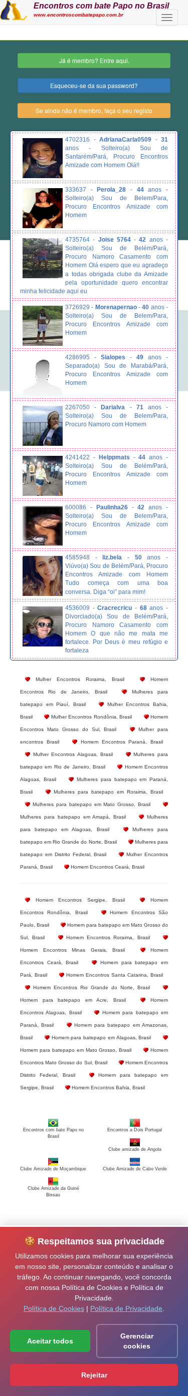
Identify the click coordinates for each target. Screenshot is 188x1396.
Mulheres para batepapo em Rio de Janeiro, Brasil (94, 761)
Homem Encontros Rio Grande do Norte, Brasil (90, 987)
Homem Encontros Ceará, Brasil (106, 867)
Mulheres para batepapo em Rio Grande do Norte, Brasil (94, 836)
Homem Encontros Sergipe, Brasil (77, 900)
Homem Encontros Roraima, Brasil (106, 937)
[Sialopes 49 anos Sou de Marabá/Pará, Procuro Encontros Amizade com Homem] (43, 376)
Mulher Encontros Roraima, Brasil (77, 679)
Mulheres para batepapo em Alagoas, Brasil (94, 823)
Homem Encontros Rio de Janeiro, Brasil (94, 685)
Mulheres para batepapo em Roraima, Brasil (107, 792)
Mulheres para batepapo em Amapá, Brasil (73, 817)
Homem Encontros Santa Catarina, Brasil (113, 975)
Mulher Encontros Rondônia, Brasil (90, 717)
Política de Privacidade (126, 1308)
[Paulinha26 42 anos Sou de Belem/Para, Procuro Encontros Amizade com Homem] (43, 526)
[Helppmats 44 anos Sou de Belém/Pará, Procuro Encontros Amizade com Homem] (43, 476)
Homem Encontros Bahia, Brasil (107, 1087)
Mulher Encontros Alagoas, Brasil (71, 754)
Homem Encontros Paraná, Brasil (120, 742)
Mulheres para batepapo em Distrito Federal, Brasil (94, 848)
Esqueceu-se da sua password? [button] (94, 85)
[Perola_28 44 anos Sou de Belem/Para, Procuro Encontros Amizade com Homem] (43, 208)
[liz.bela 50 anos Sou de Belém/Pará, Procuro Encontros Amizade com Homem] (43, 576)
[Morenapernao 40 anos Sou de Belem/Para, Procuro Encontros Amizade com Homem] (43, 326)
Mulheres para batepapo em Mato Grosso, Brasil (90, 804)
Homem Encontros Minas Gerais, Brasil (72, 950)
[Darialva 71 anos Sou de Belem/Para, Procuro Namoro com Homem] (43, 426)
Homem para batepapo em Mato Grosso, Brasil (75, 1050)
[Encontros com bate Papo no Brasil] (14, 9)
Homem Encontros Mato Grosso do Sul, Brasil (94, 723)
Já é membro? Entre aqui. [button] (94, 60)
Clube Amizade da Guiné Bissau (53, 1191)
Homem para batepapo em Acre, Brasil (73, 1000)
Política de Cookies (54, 1308)
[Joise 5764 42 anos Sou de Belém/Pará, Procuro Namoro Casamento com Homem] (43, 258)
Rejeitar (94, 1375)
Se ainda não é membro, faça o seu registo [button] (94, 110)
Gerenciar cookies (136, 1341)
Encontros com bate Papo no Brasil (101, 5)
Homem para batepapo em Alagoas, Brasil (100, 1037)
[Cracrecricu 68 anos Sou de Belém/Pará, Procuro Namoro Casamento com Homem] (43, 626)
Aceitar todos (50, 1341)
